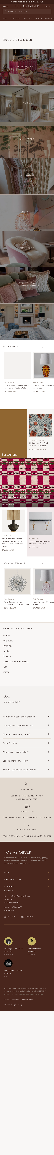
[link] (17, 372)
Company (9, 886)
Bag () (47, 6)
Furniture (15, 18)
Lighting (27, 18)
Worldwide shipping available (27, 2)
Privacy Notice (27, 999)
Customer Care (12, 879)
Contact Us (9, 910)
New (5, 18)
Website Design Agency (13, 1004)
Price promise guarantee (27, 4)
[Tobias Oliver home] (27, 6)
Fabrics (39, 18)
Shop (7, 872)
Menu (5, 6)
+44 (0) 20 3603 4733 (30, 795)
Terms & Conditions (11, 999)
